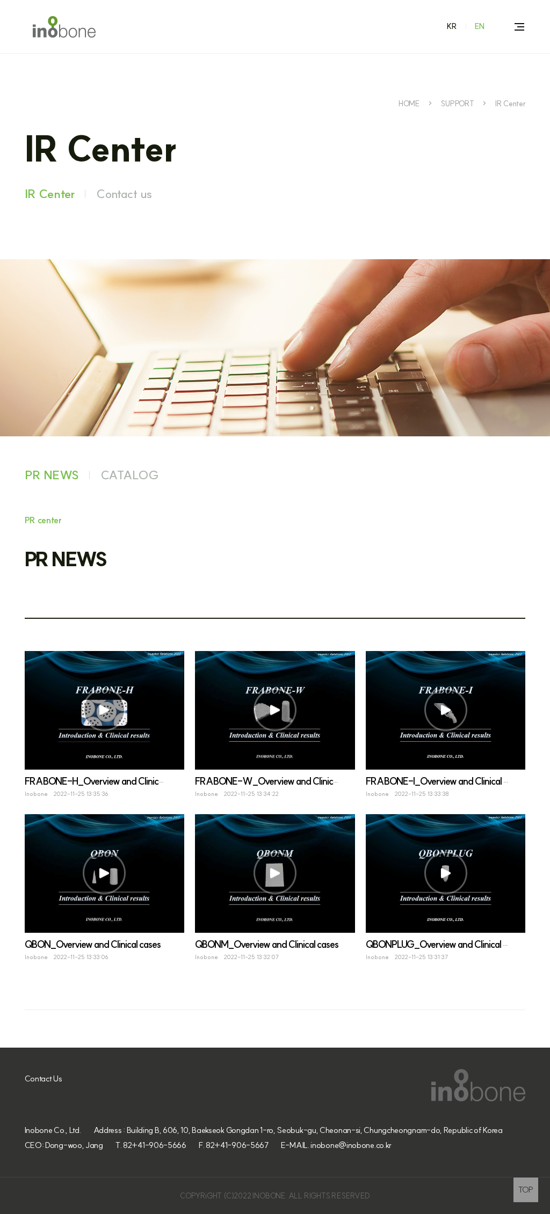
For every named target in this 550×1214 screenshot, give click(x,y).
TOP (525, 1189)
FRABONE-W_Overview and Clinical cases (279, 781)
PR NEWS (52, 474)
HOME (409, 103)
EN (479, 26)
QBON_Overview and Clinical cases (93, 944)
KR (452, 26)
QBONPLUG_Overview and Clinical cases (445, 944)
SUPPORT (457, 103)
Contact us (124, 193)
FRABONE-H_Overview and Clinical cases (106, 781)
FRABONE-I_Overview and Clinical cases (445, 781)
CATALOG (129, 474)
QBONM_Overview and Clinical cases (266, 944)
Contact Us (43, 1078)
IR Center (510, 103)
